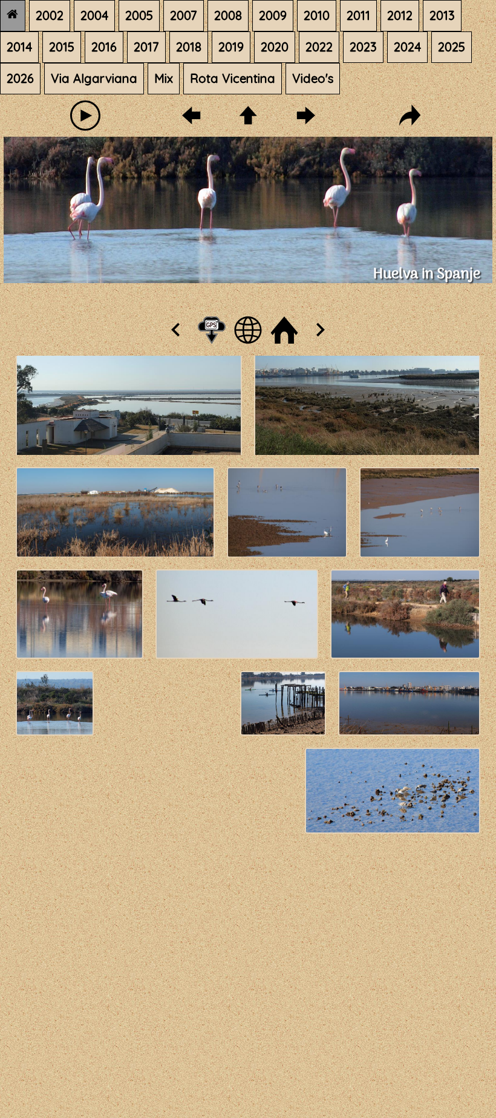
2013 (442, 15)
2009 (273, 15)
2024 (407, 46)
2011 (358, 15)
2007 (183, 15)
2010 (317, 15)
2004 (94, 15)
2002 (50, 15)
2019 (231, 46)
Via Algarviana (94, 78)
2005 (139, 15)
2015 (61, 46)
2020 (275, 46)
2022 (319, 46)
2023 (363, 46)
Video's (312, 78)
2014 (19, 46)
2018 (188, 46)
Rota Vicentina (232, 78)
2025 (451, 46)
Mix (163, 78)
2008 (228, 15)
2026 (20, 78)
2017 (146, 46)
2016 (104, 46)
